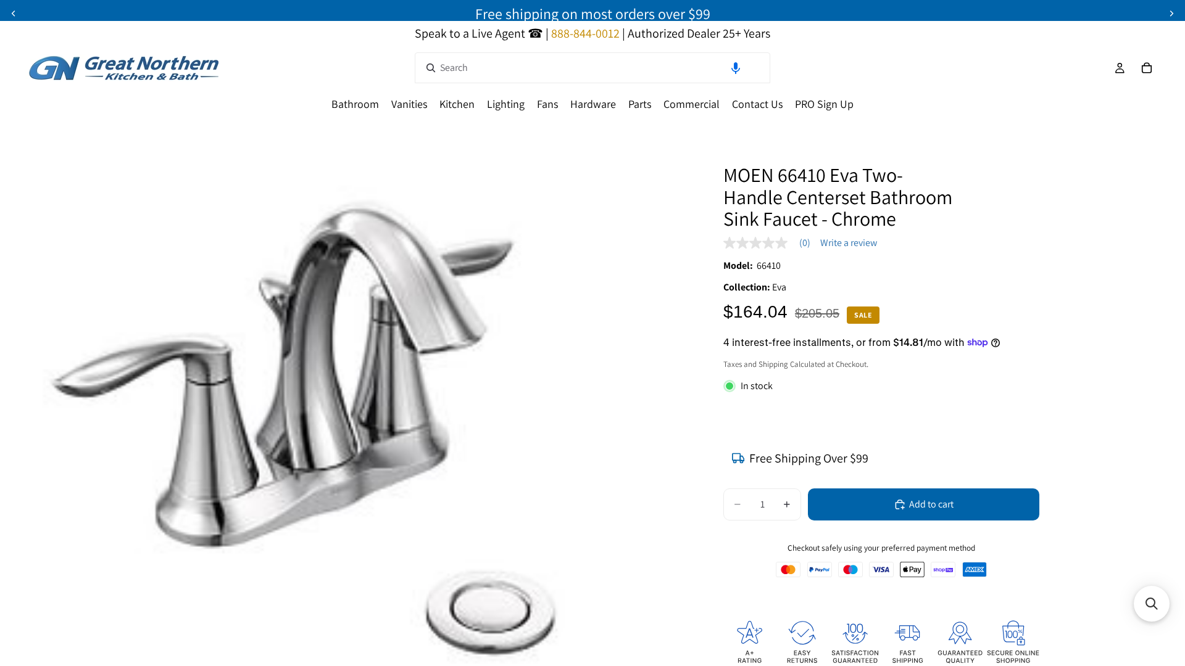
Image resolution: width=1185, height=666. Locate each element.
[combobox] (592, 68)
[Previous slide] (13, 13)
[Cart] (1146, 67)
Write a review (848, 243)
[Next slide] (1171, 13)
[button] (735, 68)
